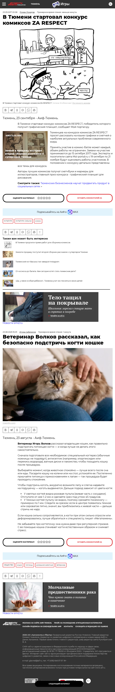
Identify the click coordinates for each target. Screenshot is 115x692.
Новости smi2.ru (13, 323)
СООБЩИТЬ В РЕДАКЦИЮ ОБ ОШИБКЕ (91, 626)
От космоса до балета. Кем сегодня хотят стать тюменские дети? (46, 271)
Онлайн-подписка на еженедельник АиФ (41, 626)
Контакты (68, 626)
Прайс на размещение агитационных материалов (78, 623)
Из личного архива (81, 103)
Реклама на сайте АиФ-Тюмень (37, 623)
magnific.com (9, 423)
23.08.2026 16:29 (10, 332)
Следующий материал (59, 684)
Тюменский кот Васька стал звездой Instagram (37, 262)
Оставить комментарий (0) (89, 198)
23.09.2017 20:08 (10, 12)
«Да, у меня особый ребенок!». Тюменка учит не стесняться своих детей (49, 281)
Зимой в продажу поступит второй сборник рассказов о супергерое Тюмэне (52, 252)
